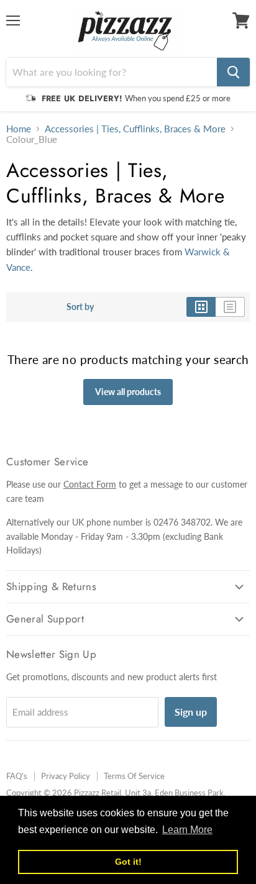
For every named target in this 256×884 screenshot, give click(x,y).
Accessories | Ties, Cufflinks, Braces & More (135, 129)
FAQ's (16, 776)
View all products (128, 391)
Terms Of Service (134, 776)
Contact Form (89, 484)
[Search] (233, 72)
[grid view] (201, 307)
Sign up (191, 712)
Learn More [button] (187, 829)
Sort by (80, 307)
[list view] (230, 307)
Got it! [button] (128, 862)
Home (18, 129)
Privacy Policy (65, 776)
